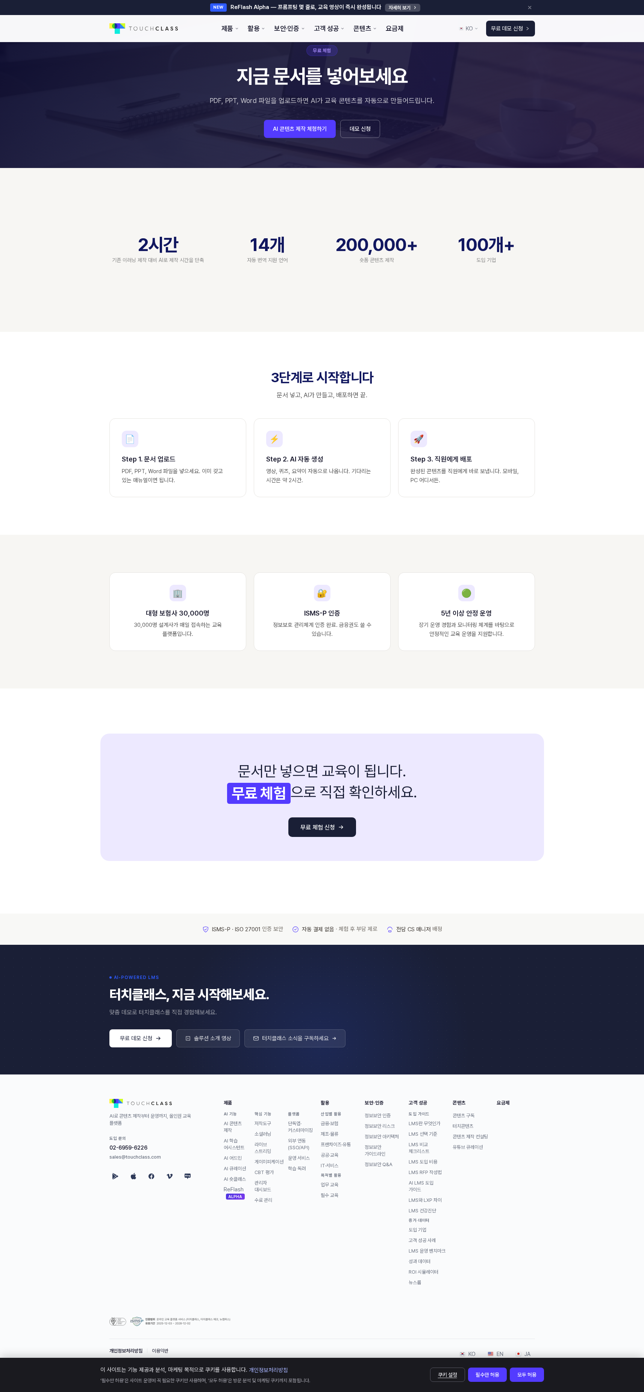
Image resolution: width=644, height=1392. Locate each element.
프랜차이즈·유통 (336, 1144)
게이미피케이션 (269, 1161)
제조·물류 (329, 1133)
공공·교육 (329, 1154)
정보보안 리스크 (380, 1126)
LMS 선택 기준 (423, 1133)
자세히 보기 (400, 8)
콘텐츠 (459, 1102)
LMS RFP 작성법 (425, 1172)
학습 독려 (297, 1168)
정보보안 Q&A (378, 1164)
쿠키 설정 (447, 1375)
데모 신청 (360, 129)
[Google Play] (115, 1176)
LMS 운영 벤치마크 (427, 1250)
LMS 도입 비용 (423, 1161)
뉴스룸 (415, 1282)
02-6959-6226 (128, 1148)
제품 (228, 1102)
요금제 (503, 1102)
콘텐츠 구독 (463, 1115)
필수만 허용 (487, 1375)
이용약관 (160, 1351)
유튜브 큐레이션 (468, 1147)
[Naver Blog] (188, 1176)
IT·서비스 (329, 1165)
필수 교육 (329, 1195)
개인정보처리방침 (125, 1351)
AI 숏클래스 (235, 1179)
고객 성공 (418, 1102)
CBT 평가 (264, 1172)
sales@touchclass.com (135, 1157)
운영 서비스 (299, 1158)
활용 (325, 1102)
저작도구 (263, 1123)
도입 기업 (417, 1229)
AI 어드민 (233, 1158)
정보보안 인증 (378, 1115)
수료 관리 (263, 1200)
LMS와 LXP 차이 (425, 1200)
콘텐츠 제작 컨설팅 (470, 1136)
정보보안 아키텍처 (382, 1136)
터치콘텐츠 (463, 1126)
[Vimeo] (170, 1176)
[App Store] (133, 1176)
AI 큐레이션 (235, 1168)
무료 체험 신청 (317, 827)
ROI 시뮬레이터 (423, 1271)
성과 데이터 (419, 1261)
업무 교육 (329, 1184)
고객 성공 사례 (422, 1240)
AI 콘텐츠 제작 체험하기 (300, 129)
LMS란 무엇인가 (424, 1123)
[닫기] (529, 7)
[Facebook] (151, 1176)
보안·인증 (374, 1102)
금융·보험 (329, 1123)
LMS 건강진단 (422, 1210)
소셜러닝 (263, 1133)
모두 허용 (526, 1375)
